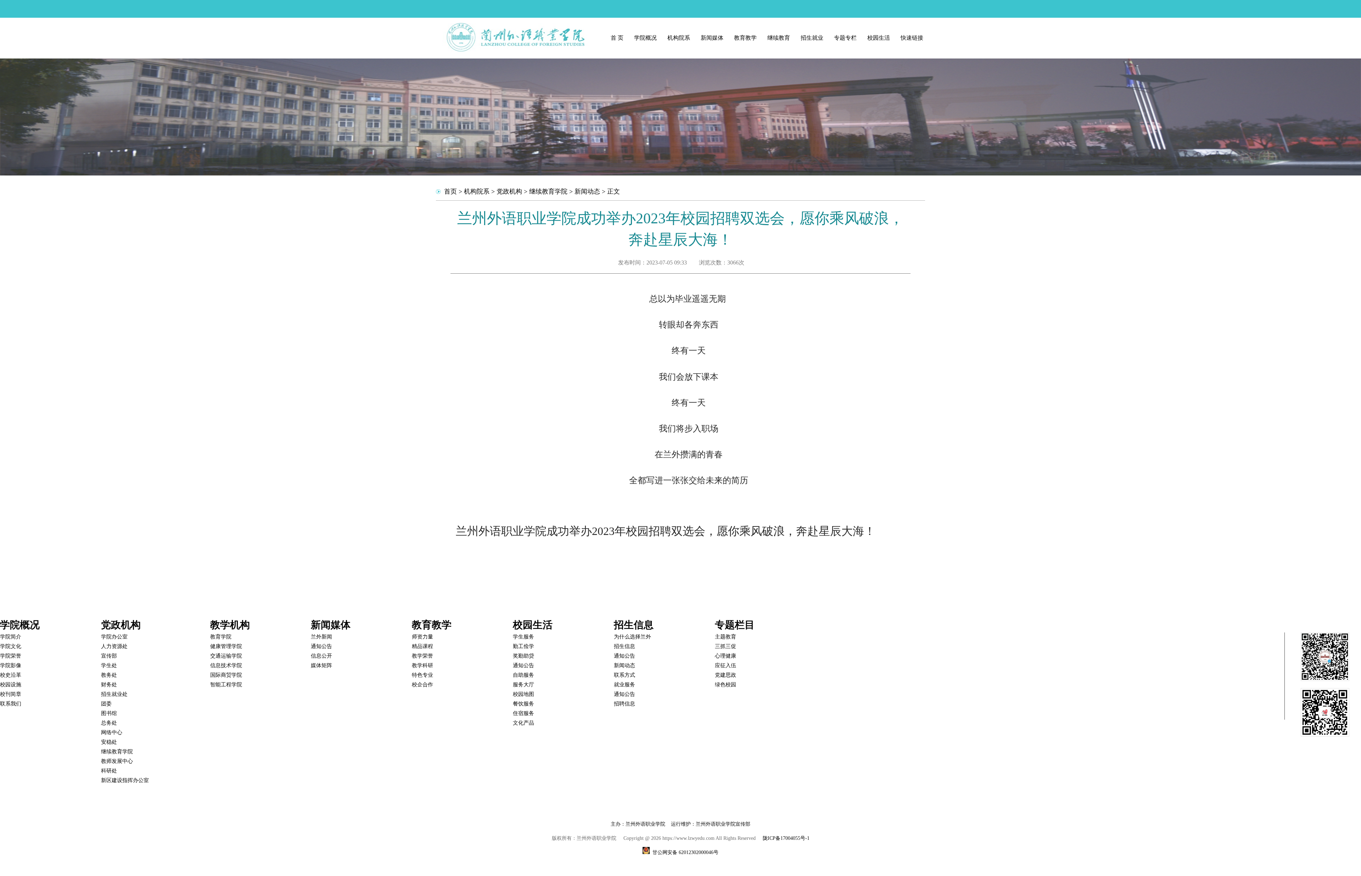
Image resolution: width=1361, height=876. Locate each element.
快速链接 (912, 38)
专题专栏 (845, 38)
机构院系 (678, 38)
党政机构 (509, 191)
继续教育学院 (548, 191)
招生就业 (812, 38)
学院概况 (645, 38)
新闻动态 (587, 191)
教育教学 (745, 38)
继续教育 (778, 38)
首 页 (617, 38)
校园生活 (878, 38)
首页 (450, 191)
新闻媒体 (712, 38)
